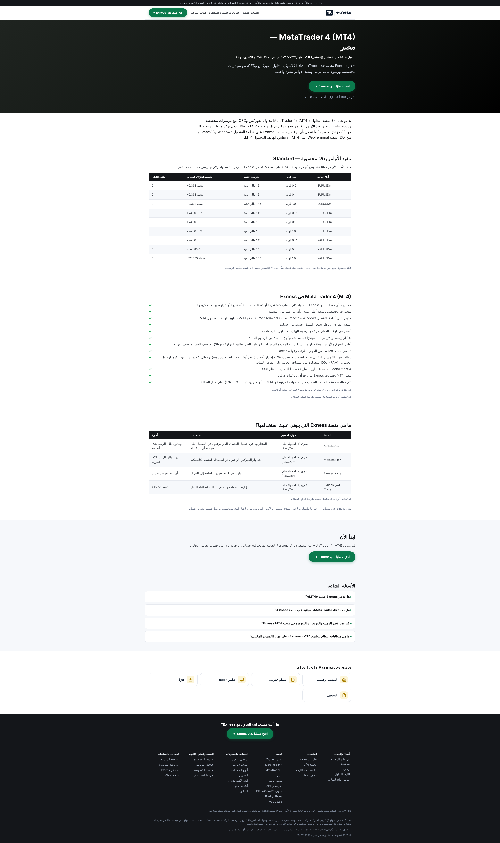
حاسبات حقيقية (251, 12)
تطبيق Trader (274, 759)
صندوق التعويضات (203, 759)
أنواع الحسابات (239, 770)
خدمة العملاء (172, 775)
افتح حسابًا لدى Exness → (168, 12)
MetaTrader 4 (273, 764)
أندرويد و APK (274, 785)
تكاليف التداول (343, 774)
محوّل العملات (309, 775)
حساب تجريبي (240, 764)
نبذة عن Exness (170, 770)
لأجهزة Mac (275, 801)
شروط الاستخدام (204, 775)
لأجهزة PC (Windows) (269, 791)
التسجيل (243, 775)
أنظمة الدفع (241, 785)
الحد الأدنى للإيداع (238, 780)
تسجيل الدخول (239, 759)
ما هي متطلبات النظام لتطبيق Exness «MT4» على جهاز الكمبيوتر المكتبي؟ (300, 636)
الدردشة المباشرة (169, 764)
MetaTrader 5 (273, 770)
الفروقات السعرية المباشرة (224, 12)
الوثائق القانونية (205, 764)
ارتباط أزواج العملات (339, 779)
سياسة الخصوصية (203, 770)
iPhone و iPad (273, 796)
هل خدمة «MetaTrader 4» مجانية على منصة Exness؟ (312, 610)
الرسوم (347, 769)
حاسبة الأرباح (309, 764)
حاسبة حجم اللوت (306, 770)
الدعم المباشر (198, 12)
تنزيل (279, 775)
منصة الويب (275, 780)
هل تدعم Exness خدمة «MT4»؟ (327, 597)
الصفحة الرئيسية (170, 759)
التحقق (244, 791)
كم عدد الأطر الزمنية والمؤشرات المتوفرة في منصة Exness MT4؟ (305, 623)
